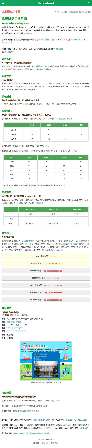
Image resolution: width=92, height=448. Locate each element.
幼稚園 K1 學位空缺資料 (76, 244)
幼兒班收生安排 (28, 241)
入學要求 (35, 411)
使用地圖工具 (9, 52)
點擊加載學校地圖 (14, 322)
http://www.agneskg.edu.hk (17, 331)
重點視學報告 (75, 40)
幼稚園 (64, 12)
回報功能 (84, 428)
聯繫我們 (54, 443)
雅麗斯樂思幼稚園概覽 (42, 420)
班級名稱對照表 (65, 119)
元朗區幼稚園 (72, 12)
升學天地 (58, 12)
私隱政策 (45, 443)
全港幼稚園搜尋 (31, 433)
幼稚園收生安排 (44, 433)
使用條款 (35, 443)
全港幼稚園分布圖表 (42, 69)
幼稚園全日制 (82, 420)
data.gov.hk (60, 250)
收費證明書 (39, 203)
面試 (29, 411)
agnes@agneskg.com (15, 328)
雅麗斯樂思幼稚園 (84, 12)
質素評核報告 (44, 40)
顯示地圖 (59, 49)
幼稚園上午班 (71, 420)
